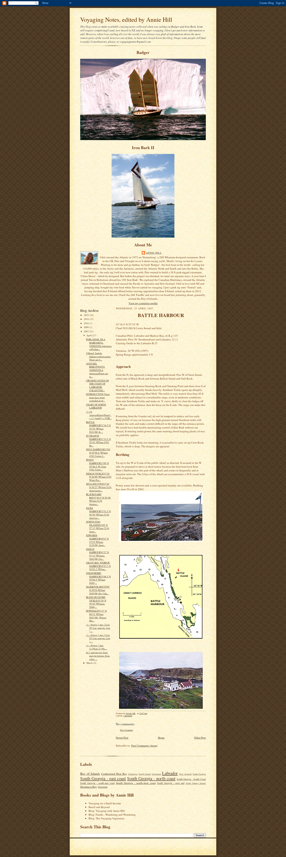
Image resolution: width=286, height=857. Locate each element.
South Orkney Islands (196, 783)
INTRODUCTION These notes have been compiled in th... (98, 397)
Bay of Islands (90, 773)
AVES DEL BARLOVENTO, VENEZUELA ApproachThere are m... (97, 370)
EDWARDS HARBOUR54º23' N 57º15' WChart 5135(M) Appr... (97, 540)
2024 (86, 319)
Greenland (156, 774)
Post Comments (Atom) (144, 745)
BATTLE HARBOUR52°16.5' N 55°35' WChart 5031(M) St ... (98, 427)
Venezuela (102, 786)
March (89, 662)
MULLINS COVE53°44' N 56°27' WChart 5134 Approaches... (98, 487)
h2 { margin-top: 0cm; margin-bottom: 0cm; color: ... (98, 655)
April (89, 335)
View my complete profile (143, 303)
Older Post (200, 737)
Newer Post (122, 737)
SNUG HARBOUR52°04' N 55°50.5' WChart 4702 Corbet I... (98, 452)
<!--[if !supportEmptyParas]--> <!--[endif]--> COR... (99, 415)
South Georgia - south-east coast (97, 783)
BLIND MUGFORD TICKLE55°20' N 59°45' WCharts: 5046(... (96, 602)
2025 (86, 315)
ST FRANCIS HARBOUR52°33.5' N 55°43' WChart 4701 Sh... (98, 440)
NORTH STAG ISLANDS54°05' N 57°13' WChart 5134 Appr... (97, 526)
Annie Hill (154, 252)
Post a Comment (126, 730)
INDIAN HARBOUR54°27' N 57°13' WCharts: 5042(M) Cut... (97, 553)
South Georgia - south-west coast (136, 783)
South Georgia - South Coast (191, 779)
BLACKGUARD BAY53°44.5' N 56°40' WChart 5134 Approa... (98, 499)
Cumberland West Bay (114, 774)
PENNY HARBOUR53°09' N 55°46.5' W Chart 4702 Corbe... (97, 464)
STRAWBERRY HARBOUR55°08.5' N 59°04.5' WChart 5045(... (98, 578)
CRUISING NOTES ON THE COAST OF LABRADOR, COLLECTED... (97, 385)
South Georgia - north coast (151, 778)
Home (161, 737)
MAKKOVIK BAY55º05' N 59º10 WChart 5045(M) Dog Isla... (98, 590)
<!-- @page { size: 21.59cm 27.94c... (96, 647)
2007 (86, 331)
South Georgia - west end (170, 783)
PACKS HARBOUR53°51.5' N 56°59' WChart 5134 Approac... (98, 513)
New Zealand (185, 774)
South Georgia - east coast (103, 778)
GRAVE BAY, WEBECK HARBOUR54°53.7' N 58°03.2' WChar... (98, 566)
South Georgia (199, 774)
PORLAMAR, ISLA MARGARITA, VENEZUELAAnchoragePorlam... (99, 344)
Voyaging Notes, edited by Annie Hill (126, 19)
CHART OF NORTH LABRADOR (96, 406)
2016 (86, 323)
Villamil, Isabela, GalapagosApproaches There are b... (98, 356)
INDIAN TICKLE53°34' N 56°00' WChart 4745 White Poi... (98, 477)
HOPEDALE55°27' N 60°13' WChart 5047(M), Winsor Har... (96, 615)
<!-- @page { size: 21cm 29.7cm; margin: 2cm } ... (98, 628)
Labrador (128, 716)
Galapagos (133, 774)
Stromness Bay (88, 787)
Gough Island (145, 774)
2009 (86, 327)
